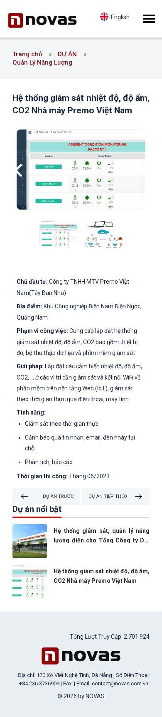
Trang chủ (27, 54)
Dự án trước (58, 496)
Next (141, 170)
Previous (20, 170)
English (119, 17)
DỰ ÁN (67, 54)
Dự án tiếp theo (107, 496)
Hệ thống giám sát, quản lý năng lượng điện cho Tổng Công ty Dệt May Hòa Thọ (102, 540)
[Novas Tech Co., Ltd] (81, 655)
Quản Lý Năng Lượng (42, 62)
